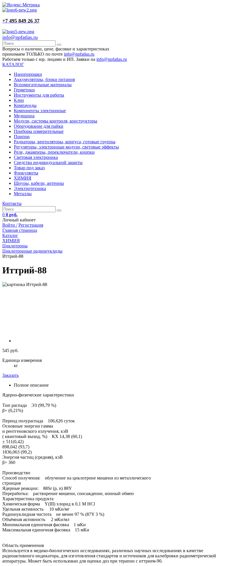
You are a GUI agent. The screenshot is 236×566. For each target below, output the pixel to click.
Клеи (19, 100)
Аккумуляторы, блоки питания (44, 79)
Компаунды (25, 105)
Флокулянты (26, 172)
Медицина (24, 115)
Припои (22, 136)
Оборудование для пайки (38, 126)
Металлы (23, 193)
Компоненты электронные (40, 110)
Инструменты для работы (39, 95)
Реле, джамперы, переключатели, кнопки (54, 152)
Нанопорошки (28, 74)
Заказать (10, 375)
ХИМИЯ (22, 178)
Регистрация (30, 225)
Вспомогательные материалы (43, 84)
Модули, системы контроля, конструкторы (55, 121)
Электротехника (30, 188)
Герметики (24, 89)
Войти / (9, 225)
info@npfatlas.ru (20, 37)
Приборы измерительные (39, 131)
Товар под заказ (29, 167)
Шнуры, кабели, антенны (39, 183)
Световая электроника (36, 157)
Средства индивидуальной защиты (48, 162)
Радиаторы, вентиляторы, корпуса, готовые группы (64, 141)
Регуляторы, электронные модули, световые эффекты (66, 146)
